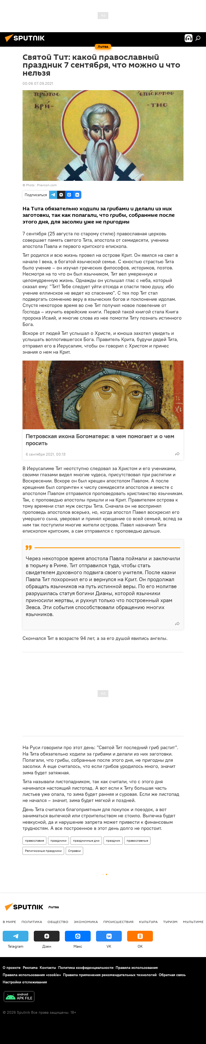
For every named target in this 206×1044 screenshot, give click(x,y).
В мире (9, 921)
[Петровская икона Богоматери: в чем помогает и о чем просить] (103, 395)
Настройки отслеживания (25, 982)
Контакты (48, 967)
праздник (113, 840)
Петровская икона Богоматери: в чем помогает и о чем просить (100, 439)
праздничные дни (86, 840)
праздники (58, 840)
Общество (57, 921)
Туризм (170, 921)
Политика (31, 921)
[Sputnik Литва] (26, 42)
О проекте (12, 967)
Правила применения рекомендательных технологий (110, 974)
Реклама (30, 967)
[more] (177, 453)
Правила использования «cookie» (32, 974)
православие (34, 840)
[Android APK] (19, 997)
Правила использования (137, 967)
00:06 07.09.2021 (38, 83)
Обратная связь (172, 974)
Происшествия (118, 921)
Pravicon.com (47, 185)
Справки (74, 851)
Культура (148, 921)
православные (137, 840)
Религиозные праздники (43, 851)
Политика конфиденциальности (85, 967)
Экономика (86, 921)
